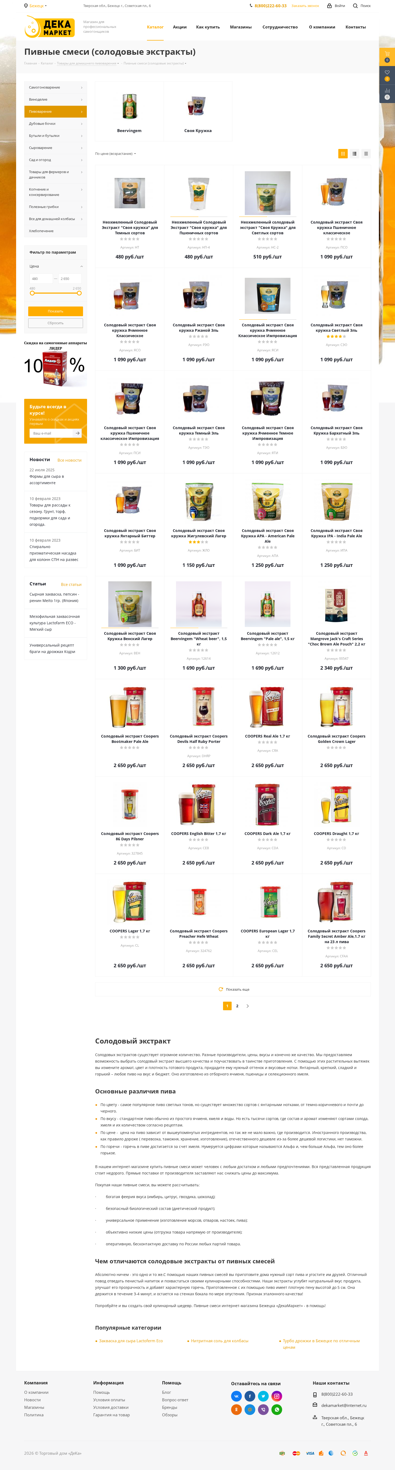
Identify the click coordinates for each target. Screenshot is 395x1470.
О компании (36, 1392)
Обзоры (170, 1414)
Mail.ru (250, 1409)
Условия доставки (111, 1407)
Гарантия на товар (111, 1414)
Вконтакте (236, 1396)
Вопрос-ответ (175, 1399)
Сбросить (56, 322)
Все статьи (71, 584)
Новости (32, 1399)
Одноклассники (236, 1409)
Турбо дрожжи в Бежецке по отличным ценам (321, 1344)
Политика (34, 1414)
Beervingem (129, 130)
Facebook (250, 1396)
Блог (166, 1392)
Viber (263, 1409)
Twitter (263, 1396)
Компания (36, 1383)
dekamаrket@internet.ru (344, 1405)
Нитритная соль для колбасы (220, 1340)
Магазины (34, 1407)
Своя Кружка (198, 130)
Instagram (276, 1396)
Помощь (101, 1392)
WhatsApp (276, 1409)
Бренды (169, 1407)
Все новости (70, 460)
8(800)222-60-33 (271, 5)
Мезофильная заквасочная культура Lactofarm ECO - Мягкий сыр (55, 623)
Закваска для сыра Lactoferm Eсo (131, 1340)
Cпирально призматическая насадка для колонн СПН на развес (54, 553)
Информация (108, 1383)
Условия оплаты (109, 1399)
